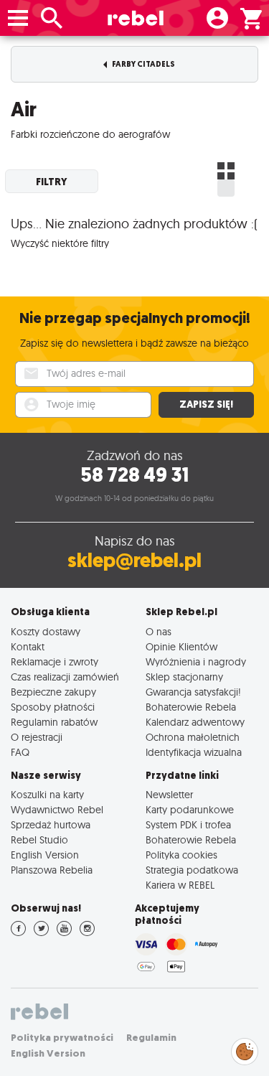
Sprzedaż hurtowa (50, 824)
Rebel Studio (39, 839)
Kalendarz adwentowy (195, 722)
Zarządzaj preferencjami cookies (245, 1049)
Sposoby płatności (53, 707)
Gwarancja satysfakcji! (193, 692)
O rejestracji (36, 737)
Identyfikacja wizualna (194, 752)
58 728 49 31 (134, 475)
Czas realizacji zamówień (65, 676)
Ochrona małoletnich (193, 737)
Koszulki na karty (47, 794)
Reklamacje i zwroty (54, 661)
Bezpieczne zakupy (53, 692)
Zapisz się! (206, 404)
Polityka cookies (181, 854)
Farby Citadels (142, 64)
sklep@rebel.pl (134, 560)
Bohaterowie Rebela (191, 707)
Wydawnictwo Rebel (57, 809)
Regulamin (151, 1037)
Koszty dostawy (45, 631)
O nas (158, 631)
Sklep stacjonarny (184, 676)
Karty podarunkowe (190, 809)
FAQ (20, 752)
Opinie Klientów (181, 646)
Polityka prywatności (62, 1037)
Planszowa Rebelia (52, 870)
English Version (45, 854)
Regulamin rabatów (54, 722)
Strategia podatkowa (192, 870)
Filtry (51, 181)
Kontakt (27, 646)
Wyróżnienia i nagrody (196, 661)
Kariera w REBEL (180, 885)
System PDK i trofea (188, 824)
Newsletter (169, 794)
